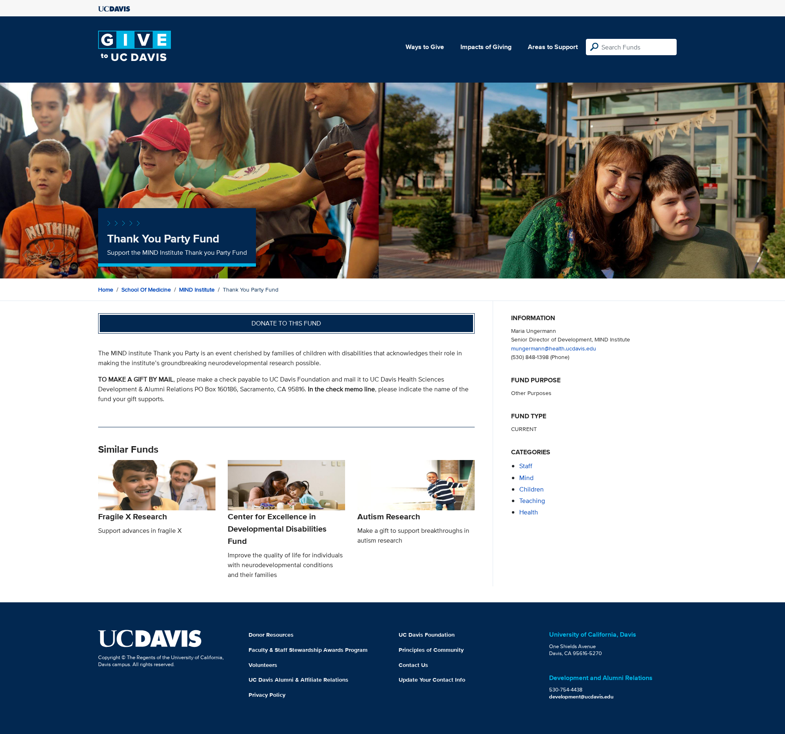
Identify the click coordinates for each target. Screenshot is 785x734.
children (531, 489)
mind (526, 478)
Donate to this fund (286, 323)
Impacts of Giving (485, 47)
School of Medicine (146, 289)
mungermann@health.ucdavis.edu (553, 348)
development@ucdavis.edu (581, 696)
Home (105, 289)
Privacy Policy (267, 695)
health (528, 512)
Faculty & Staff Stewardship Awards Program (308, 650)
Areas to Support (553, 47)
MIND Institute (197, 289)
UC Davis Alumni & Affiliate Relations (298, 680)
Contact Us (413, 665)
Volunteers (263, 665)
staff (525, 466)
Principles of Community (431, 650)
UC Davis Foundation (427, 635)
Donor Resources (271, 635)
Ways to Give (425, 47)
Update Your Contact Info (432, 680)
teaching (532, 500)
